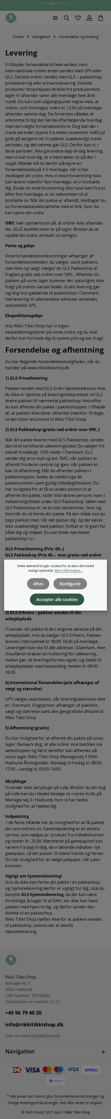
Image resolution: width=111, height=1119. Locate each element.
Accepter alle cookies (57, 599)
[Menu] (55, 18)
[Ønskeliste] (78, 18)
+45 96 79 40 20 (23, 1012)
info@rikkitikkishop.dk (34, 1024)
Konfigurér (70, 584)
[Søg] (66, 18)
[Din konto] (89, 18)
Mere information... (69, 570)
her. (31, 538)
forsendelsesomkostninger (76, 1096)
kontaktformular (45, 1036)
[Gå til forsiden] (11, 18)
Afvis (38, 584)
